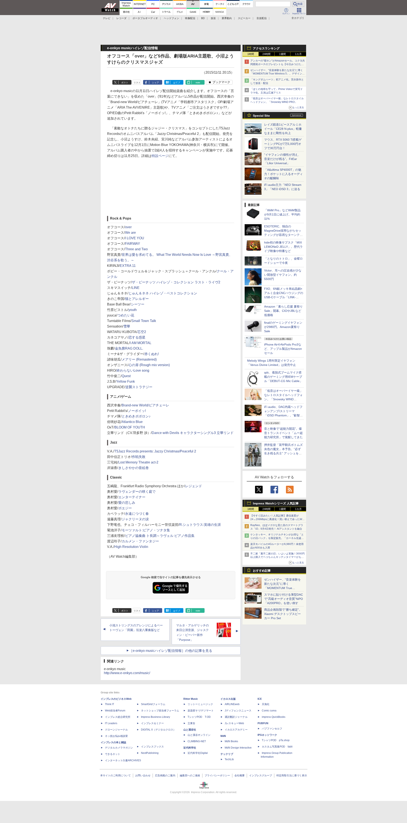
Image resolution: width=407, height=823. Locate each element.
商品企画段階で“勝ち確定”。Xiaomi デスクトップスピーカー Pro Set (283, 614)
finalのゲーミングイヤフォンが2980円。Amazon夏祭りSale (283, 327)
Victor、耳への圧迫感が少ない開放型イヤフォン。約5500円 (282, 275)
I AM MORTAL (140, 343)
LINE (135, 288)
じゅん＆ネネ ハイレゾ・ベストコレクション (162, 293)
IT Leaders (111, 723)
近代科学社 (189, 747)
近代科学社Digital (198, 753)
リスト (137, 82)
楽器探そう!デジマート (201, 710)
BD (203, 18)
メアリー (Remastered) (139, 359)
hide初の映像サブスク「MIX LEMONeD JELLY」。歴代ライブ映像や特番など (283, 247)
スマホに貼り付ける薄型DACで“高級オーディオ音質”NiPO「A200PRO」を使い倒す (283, 599)
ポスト (124, 82)
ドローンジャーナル (116, 729)
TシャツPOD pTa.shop (276, 740)
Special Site (261, 115)
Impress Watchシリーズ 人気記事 (276, 503)
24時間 (266, 54)
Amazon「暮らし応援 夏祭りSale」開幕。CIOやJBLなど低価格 (283, 311)
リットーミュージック (200, 704)
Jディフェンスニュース (238, 710)
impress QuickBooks (273, 716)
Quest (126, 376)
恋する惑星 (136, 337)
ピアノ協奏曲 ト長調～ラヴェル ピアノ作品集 (160, 535)
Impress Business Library (155, 716)
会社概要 (239, 775)
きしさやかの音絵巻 (133, 468)
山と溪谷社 (189, 729)
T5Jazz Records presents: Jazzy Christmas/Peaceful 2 (155, 451)
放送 (213, 18)
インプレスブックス (152, 746)
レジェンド (193, 486)
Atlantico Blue (132, 422)
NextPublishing (150, 753)
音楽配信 (261, 18)
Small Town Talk (143, 321)
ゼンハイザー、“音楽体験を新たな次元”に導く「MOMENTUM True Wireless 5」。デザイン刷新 (277, 74)
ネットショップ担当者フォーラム (160, 710)
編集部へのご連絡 (190, 775)
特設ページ (160, 156)
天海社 (265, 704)
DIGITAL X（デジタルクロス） (158, 729)
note (198, 82)
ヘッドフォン (171, 18)
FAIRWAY (132, 243)
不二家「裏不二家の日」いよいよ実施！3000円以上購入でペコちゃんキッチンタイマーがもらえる (277, 557)
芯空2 (141, 332)
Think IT (109, 704)
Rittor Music (190, 698)
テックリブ (226, 754)
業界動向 (227, 18)
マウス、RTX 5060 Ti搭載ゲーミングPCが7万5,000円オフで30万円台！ (283, 144)
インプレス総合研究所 (117, 716)
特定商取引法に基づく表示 (291, 775)
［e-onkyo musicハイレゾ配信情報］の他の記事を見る (170, 650)
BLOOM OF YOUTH (129, 427)
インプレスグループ (260, 775)
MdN (223, 736)
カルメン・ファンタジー (140, 541)
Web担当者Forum (115, 710)
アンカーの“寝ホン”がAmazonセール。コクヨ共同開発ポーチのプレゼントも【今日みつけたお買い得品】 (277, 64)
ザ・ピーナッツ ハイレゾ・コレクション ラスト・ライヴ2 (176, 282)
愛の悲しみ (126, 502)
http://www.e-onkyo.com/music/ (127, 673)
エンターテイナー (131, 497)
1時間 (250, 54)
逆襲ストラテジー (138, 387)
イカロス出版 (228, 698)
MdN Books (231, 741)
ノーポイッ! (137, 411)
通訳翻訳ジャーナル (236, 716)
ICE (260, 698)
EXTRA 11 (128, 265)
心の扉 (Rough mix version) (149, 365)
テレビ (106, 18)
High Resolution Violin (131, 547)
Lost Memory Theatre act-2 (138, 462)
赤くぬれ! (151, 354)
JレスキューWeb (234, 723)
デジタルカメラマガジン (119, 747)
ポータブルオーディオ (145, 18)
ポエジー (125, 508)
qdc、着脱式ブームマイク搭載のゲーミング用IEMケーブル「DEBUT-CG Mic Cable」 (283, 377)
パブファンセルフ (272, 728)
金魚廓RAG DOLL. (129, 348)
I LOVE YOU (134, 238)
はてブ (176, 82)
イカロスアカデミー (236, 729)
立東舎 (191, 723)
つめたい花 (125, 315)
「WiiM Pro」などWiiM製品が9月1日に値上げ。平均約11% (282, 214)
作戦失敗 (138, 457)
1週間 (282, 54)
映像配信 (190, 18)
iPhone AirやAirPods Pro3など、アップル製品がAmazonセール (283, 349)
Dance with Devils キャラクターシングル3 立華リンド (193, 433)
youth (132, 310)
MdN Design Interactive (238, 747)
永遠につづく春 (137, 513)
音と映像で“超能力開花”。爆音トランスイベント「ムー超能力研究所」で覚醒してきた (283, 433)
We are (130, 232)
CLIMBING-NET (197, 741)
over (128, 227)
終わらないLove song (133, 370)
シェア (155, 82)
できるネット (112, 754)
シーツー (137, 304)
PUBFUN (263, 723)
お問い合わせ (143, 775)
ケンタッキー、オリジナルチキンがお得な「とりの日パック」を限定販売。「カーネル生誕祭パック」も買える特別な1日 (277, 538)
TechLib (229, 759)
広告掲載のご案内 (165, 775)
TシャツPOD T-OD (199, 716)
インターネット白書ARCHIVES (123, 760)
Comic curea (269, 710)
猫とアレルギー (137, 299)
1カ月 (298, 54)
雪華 (126, 326)
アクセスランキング (266, 48)
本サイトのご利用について (115, 775)
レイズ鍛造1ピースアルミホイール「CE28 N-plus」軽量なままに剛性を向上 (283, 129)
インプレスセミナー (152, 723)
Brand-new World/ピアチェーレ (145, 405)
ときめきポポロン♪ (136, 416)
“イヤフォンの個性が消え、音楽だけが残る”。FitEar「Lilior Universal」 (282, 159)
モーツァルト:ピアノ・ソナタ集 (146, 530)
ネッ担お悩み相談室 (116, 736)
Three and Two (136, 249)
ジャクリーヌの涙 (135, 519)
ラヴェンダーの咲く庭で (137, 491)
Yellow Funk (125, 381)
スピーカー (244, 18)
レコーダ (121, 18)
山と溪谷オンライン (199, 734)
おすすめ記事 (262, 570)
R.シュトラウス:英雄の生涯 (200, 524)
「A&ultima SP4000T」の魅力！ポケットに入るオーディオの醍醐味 (283, 174)
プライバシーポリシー (217, 775)
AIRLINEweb (232, 704)
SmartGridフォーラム (153, 704)
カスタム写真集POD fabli (277, 746)
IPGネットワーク (267, 734)
